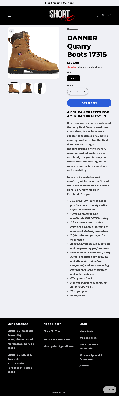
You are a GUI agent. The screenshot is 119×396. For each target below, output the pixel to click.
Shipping (71, 67)
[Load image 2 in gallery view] (27, 88)
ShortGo (63, 393)
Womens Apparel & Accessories (91, 357)
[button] (9, 15)
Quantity (72, 85)
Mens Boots (87, 330)
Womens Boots (89, 337)
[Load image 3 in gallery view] (39, 88)
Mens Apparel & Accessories (89, 346)
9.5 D (74, 78)
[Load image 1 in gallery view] (14, 88)
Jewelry (84, 365)
